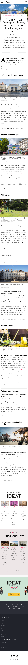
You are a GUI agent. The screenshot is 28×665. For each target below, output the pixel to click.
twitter (14, 655)
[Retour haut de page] (26, 610)
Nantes (11, 226)
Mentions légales (11, 604)
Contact (24, 606)
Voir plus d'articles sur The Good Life (14, 571)
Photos (2, 630)
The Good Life (3, 642)
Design (2, 622)
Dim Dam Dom (4, 647)
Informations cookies (8, 606)
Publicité (17, 606)
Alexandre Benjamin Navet (18, 173)
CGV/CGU (19, 604)
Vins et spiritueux (23, 549)
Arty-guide (15, 16)
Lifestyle (2, 620)
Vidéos (2, 628)
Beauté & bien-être (14, 549)
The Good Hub (3, 645)
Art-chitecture (6, 16)
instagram (17, 655)
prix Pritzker (19, 369)
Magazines (3, 636)
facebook (11, 655)
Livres (2, 638)
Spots (2, 627)
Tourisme (2, 623)
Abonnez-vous (14, 594)
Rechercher (26, 1)
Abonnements (3, 634)
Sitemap (18, 608)
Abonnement (11, 608)
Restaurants (5, 548)
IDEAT (2, 644)
